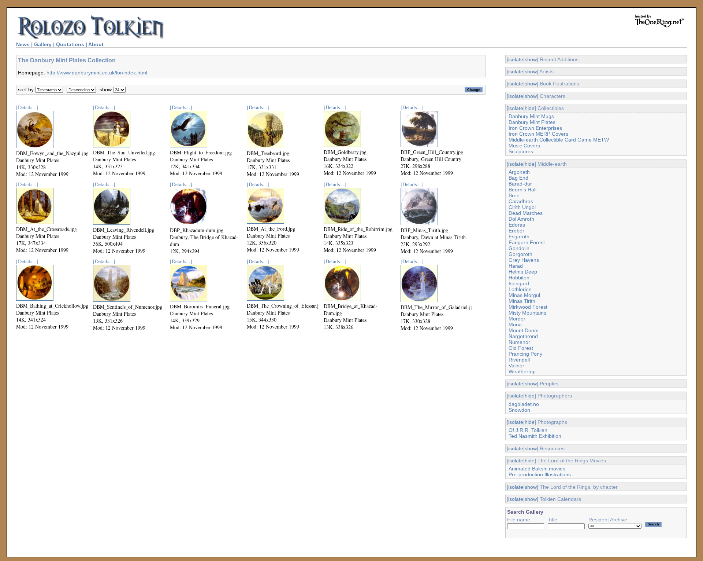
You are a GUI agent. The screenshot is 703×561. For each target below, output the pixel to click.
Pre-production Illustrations (540, 474)
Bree (514, 195)
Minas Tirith (522, 301)
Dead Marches (526, 213)
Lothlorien (520, 289)
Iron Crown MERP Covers (538, 134)
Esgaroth (519, 236)
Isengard (519, 283)
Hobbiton (519, 277)
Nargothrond (523, 336)
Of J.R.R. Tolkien (528, 430)
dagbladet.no (524, 404)
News (23, 44)
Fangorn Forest (527, 242)
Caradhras (521, 201)
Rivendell (519, 360)
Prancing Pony (525, 354)
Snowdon (519, 410)
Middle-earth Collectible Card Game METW (559, 140)
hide (530, 108)
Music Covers (524, 145)
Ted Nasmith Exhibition (535, 436)
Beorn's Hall (522, 189)
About (96, 44)
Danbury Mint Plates (532, 122)
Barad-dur (520, 184)
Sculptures (521, 151)
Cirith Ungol (522, 207)
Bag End (518, 178)
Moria (515, 324)
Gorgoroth (520, 254)
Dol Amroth (521, 219)
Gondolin (519, 248)
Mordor (517, 319)
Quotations (70, 44)
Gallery (43, 44)
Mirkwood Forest (528, 307)
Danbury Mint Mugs (531, 116)
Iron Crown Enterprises (535, 128)
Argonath (519, 172)
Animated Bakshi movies (537, 469)
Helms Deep (523, 272)
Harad (516, 266)
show (531, 59)
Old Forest (521, 348)
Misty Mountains (527, 313)
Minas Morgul (524, 295)
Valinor (516, 365)
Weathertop (522, 371)
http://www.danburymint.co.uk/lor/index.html (97, 73)
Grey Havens (524, 260)
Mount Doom (524, 330)
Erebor (516, 231)
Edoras (517, 225)
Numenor (519, 342)
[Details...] (27, 107)
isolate (515, 59)
